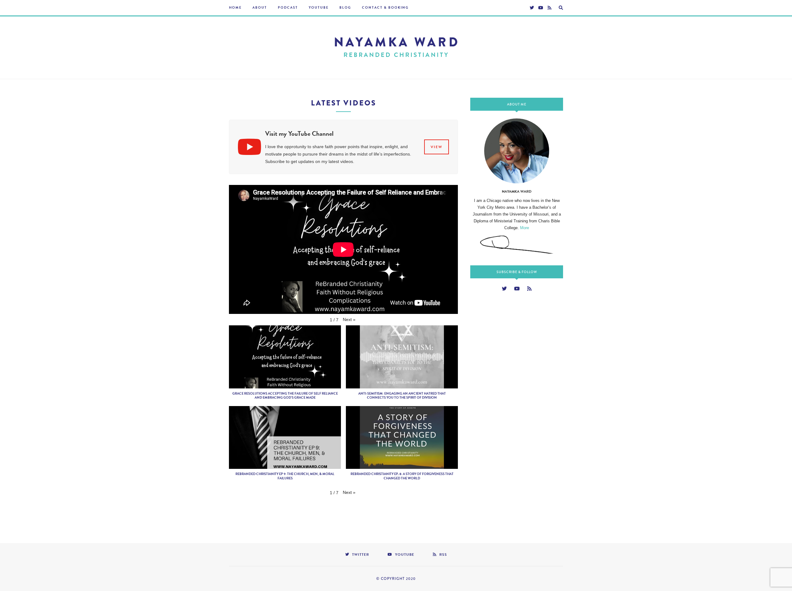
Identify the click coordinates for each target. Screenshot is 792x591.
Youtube (319, 7)
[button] (349, 319)
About (259, 7)
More (524, 227)
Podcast (288, 7)
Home (235, 7)
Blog (345, 7)
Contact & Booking (385, 7)
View (436, 147)
